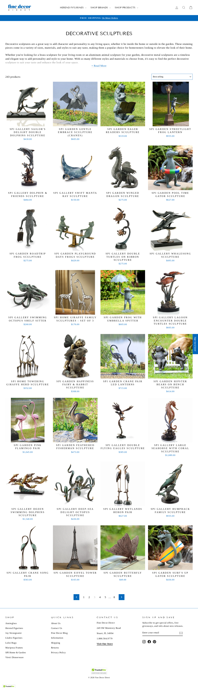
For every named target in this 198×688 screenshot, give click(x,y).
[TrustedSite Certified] (99, 671)
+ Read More (99, 65)
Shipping (55, 643)
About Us (56, 623)
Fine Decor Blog (59, 633)
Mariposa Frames (14, 647)
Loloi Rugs (11, 643)
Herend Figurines (72, 7)
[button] (195, 344)
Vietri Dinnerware (14, 657)
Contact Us (56, 628)
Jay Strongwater (13, 633)
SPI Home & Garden (15, 652)
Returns (55, 647)
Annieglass (11, 623)
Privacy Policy (58, 652)
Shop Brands (100, 7)
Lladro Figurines (13, 638)
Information (57, 638)
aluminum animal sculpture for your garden (114, 54)
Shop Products (125, 7)
